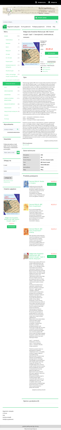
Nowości (6, 115)
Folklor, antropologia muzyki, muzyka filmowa (11, 75)
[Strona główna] (30, 10)
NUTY (5, 87)
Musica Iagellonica (50, 63)
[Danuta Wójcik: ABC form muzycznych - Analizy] (26, 231)
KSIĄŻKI (6, 36)
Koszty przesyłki (7, 417)
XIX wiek (8, 54)
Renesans (8, 43)
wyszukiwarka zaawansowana (13, 132)
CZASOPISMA (7, 94)
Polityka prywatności (8, 419)
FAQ (4, 415)
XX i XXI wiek (9, 58)
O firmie (5, 413)
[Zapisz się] (18, 152)
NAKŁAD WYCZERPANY (9, 104)
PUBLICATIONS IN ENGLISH (10, 111)
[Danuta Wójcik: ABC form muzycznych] (26, 207)
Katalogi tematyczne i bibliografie (11, 66)
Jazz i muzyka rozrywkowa (12, 80)
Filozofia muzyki (9, 70)
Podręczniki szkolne (10, 83)
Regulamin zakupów (8, 411)
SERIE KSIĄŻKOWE (8, 91)
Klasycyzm (8, 50)
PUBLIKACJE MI (7, 107)
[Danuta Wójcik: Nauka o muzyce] (26, 184)
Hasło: (5, 171)
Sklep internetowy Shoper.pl (30, 429)
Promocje (6, 119)
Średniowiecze (9, 39)
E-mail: (5, 165)
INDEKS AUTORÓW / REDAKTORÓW (9, 99)
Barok (7, 47)
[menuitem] (13, 27)
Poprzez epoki (9, 61)
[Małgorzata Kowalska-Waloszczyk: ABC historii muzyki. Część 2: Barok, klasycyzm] (26, 256)
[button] (45, 67)
